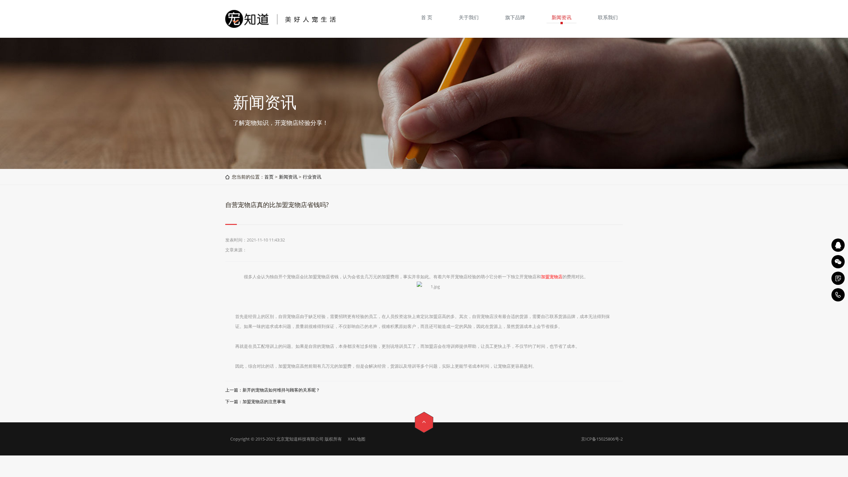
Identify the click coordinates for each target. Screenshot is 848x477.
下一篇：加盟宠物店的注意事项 (255, 401)
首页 (269, 177)
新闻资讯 (288, 177)
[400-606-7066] (838, 294)
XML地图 (356, 439)
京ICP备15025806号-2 (602, 439)
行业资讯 (312, 177)
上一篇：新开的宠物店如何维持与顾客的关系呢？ (272, 390)
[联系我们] (838, 278)
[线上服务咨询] (838, 245)
